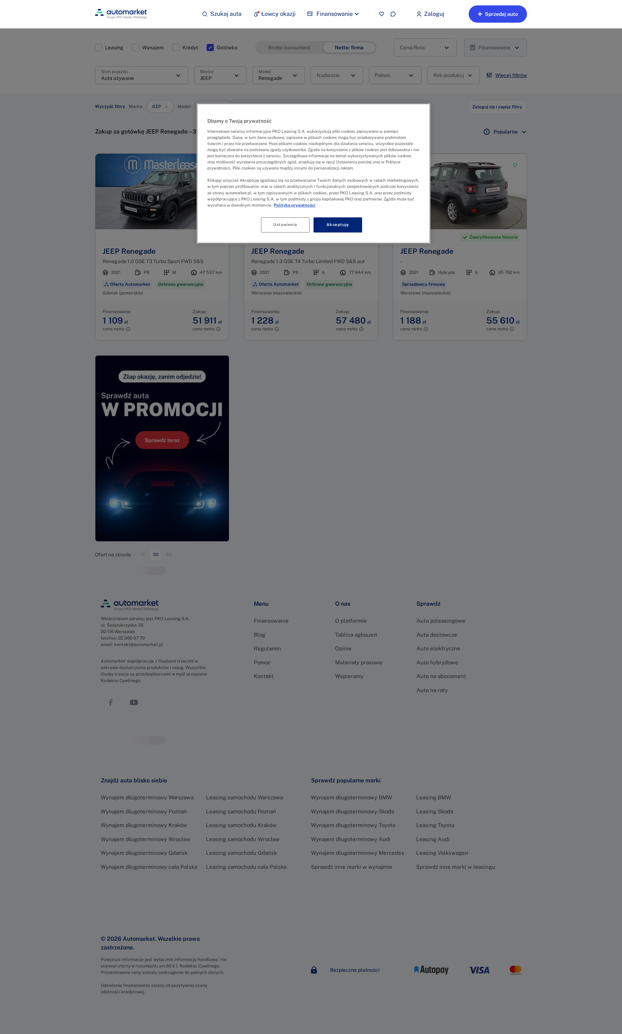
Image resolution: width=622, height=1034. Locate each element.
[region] (314, 173)
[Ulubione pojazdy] (381, 14)
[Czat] (393, 14)
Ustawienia (285, 224)
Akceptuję (337, 224)
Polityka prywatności (294, 205)
